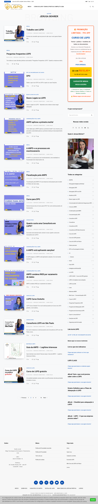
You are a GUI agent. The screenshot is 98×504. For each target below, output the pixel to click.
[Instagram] (46, 482)
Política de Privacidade (41, 452)
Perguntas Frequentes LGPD (76, 303)
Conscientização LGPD (74, 214)
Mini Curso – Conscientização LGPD (77, 295)
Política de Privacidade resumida (43, 448)
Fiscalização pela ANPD (36, 175)
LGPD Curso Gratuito (35, 299)
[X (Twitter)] (41, 482)
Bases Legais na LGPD (32, 94)
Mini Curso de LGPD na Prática (74, 463)
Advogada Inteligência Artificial (76, 183)
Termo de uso (39, 455)
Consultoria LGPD (73, 226)
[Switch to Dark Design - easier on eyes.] (90, 6)
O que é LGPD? (72, 299)
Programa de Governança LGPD (76, 310)
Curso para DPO (33, 199)
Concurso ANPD (73, 206)
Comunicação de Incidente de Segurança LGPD (80, 203)
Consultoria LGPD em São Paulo (40, 323)
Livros (68, 467)
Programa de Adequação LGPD (76, 306)
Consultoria (30, 220)
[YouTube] (57, 482)
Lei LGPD (71, 272)
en (69, 253)
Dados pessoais (73, 245)
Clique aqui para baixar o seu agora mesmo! (79, 382)
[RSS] (52, 482)
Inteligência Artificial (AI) (75, 268)
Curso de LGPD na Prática (75, 241)
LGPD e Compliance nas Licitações (77, 280)
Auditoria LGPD (72, 195)
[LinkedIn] (38, 41)
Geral (28, 26)
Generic (72, 257)
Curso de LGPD (30, 295)
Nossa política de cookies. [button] (80, 501)
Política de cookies (40, 459)
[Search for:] (81, 115)
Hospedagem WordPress (60, 495)
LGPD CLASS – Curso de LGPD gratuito (78, 276)
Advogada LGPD (73, 187)
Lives (70, 287)
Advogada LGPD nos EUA (75, 191)
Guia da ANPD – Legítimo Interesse (41, 347)
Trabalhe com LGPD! (35, 30)
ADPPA (71, 180)
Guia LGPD (71, 264)
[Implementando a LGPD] (13, 6)
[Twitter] (34, 41)
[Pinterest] (36, 41)
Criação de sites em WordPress (32, 495)
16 (41, 397)
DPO (28, 76)
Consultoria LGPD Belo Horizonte (77, 230)
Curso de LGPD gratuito (36, 371)
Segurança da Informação (75, 322)
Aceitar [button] (93, 499)
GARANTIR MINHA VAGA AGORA (80, 82)
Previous (24, 397)
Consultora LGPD (73, 218)
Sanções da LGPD (73, 318)
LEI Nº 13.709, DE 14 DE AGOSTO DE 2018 (79, 335)
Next (44, 397)
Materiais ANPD (30, 343)
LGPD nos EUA (72, 283)
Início (29, 6)
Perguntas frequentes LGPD (19, 54)
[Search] (93, 6)
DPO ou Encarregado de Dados (35, 72)
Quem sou (69, 452)
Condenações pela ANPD (33, 118)
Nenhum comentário (39, 33)
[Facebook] (32, 41)
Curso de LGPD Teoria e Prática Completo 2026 (49, 6)
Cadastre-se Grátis (71, 455)
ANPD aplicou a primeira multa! (39, 122)
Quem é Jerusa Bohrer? (75, 314)
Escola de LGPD (70, 459)
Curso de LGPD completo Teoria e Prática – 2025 (23, 1)
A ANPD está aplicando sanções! (40, 250)
